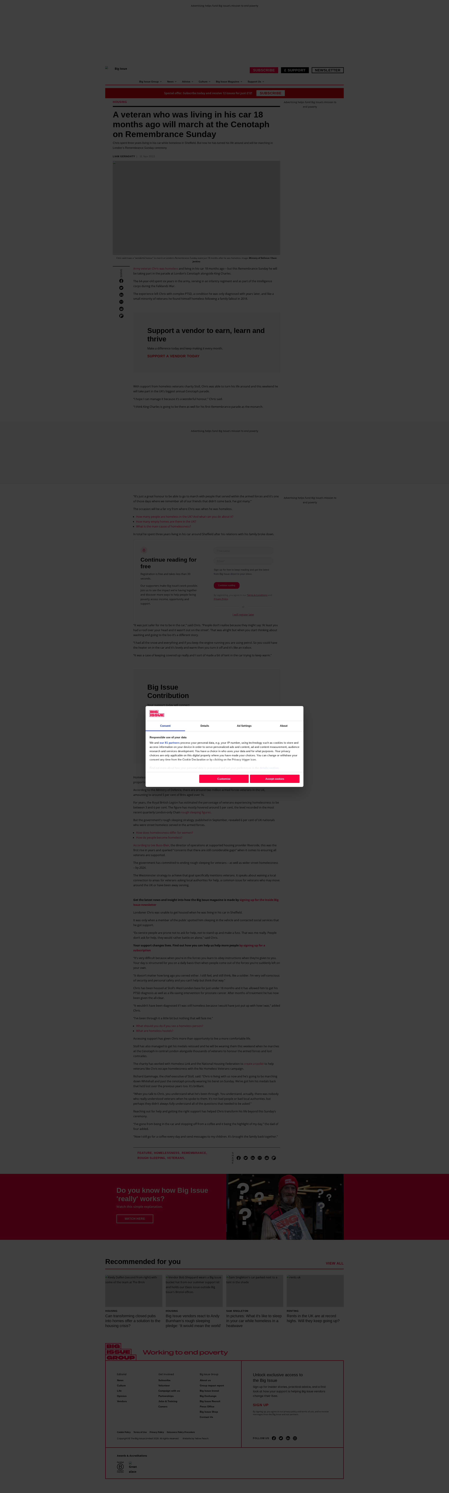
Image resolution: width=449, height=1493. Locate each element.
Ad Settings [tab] (244, 725)
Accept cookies (274, 778)
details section (269, 767)
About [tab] (284, 725)
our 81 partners (170, 742)
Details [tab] (204, 725)
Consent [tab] (165, 725)
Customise (223, 778)
